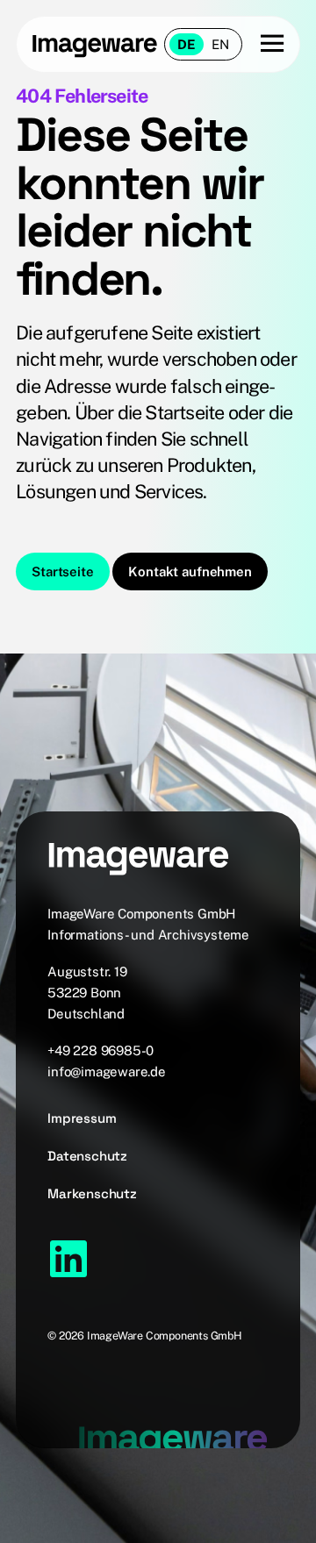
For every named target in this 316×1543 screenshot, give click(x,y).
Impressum (81, 1118)
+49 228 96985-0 (100, 1050)
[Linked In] (68, 1259)
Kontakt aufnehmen (189, 571)
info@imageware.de (106, 1071)
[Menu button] (263, 44)
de (186, 44)
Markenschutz (92, 1193)
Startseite (62, 571)
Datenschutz (87, 1155)
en (220, 44)
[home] (95, 44)
